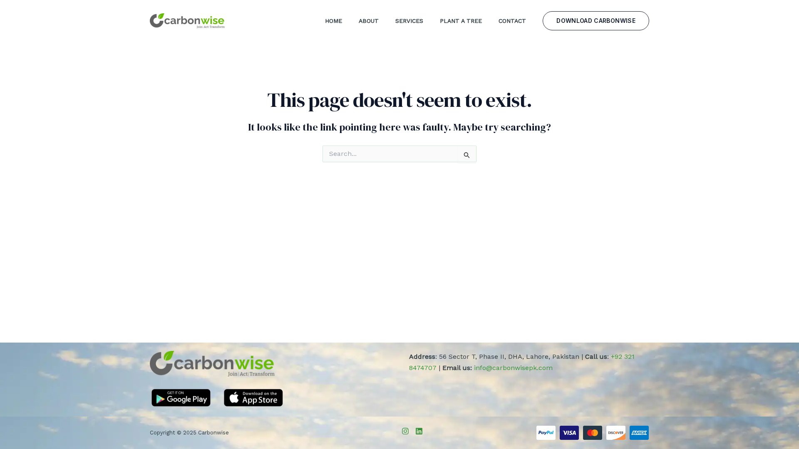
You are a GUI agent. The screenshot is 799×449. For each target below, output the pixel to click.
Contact (512, 20)
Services (409, 20)
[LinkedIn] (419, 431)
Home (333, 20)
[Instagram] (405, 431)
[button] (596, 20)
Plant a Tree (461, 20)
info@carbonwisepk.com (513, 368)
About (369, 20)
